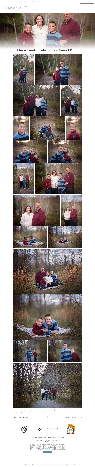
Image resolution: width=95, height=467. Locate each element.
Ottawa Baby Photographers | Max (20, 417)
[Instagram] (49, 462)
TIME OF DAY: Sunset (42, 412)
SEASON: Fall (35, 412)
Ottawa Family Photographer (19, 412)
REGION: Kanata (28, 412)
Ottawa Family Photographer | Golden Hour (73, 417)
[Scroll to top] (94, 328)
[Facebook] (46, 462)
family (47, 47)
